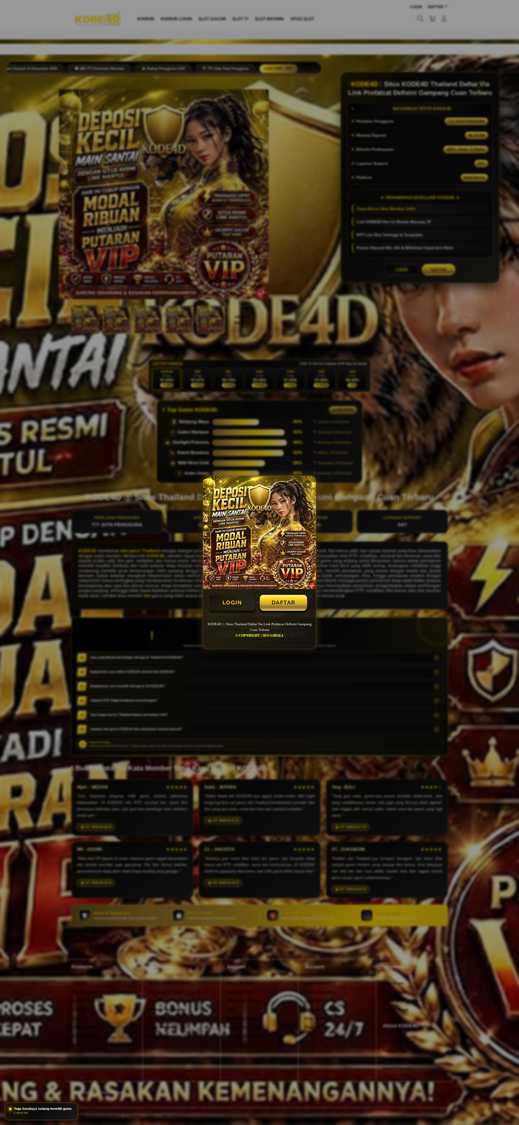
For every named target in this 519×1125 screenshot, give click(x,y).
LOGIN (232, 602)
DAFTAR (283, 602)
